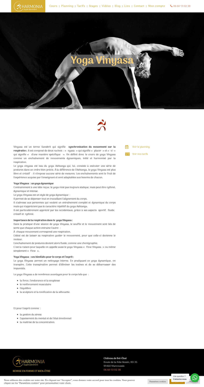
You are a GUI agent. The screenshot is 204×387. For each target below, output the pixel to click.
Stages (93, 6)
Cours (53, 6)
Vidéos (106, 6)
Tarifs (81, 6)
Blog (117, 6)
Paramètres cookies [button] (157, 381)
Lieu (127, 6)
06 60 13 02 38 (112, 370)
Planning (67, 6)
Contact (139, 6)
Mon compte (156, 6)
